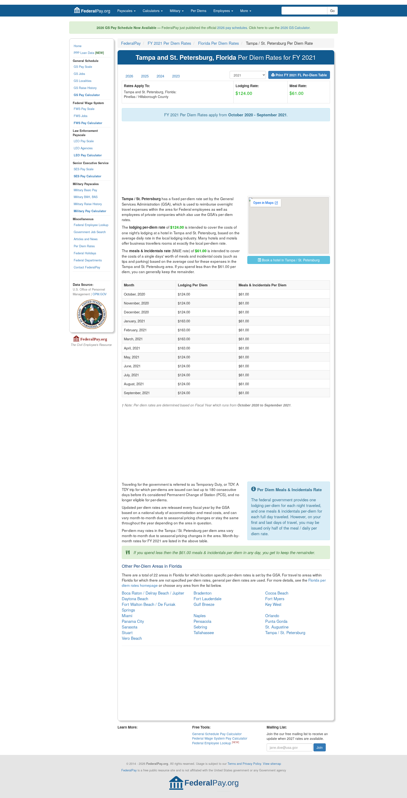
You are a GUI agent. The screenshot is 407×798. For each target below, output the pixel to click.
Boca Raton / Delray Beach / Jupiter (153, 593)
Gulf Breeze (204, 604)
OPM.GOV (99, 294)
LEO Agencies (83, 148)
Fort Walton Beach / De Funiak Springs (148, 607)
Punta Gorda (276, 621)
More (244, 10)
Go (332, 10)
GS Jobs (79, 74)
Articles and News (86, 239)
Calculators (151, 10)
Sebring (200, 627)
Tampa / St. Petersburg (285, 632)
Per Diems (198, 10)
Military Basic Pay (85, 190)
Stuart (127, 632)
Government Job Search (90, 232)
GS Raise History (85, 88)
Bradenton (203, 593)
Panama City (133, 621)
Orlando (272, 615)
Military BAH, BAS (86, 197)
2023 (176, 75)
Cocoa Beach (276, 593)
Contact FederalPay (87, 267)
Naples (200, 615)
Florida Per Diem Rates (218, 43)
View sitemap (272, 763)
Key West (273, 604)
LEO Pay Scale (84, 141)
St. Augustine (277, 627)
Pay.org (95, 11)
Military (175, 10)
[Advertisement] (226, 159)
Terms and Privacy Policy (244, 763)
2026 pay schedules (232, 27)
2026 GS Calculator (295, 27)
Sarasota (129, 627)
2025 (145, 75)
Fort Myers (274, 598)
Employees (222, 10)
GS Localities (82, 81)
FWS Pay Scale (84, 109)
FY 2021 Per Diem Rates (169, 43)
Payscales (125, 10)
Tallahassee (204, 632)
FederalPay (131, 43)
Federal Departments (88, 260)
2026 (129, 75)
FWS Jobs (80, 116)
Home (77, 46)
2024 (160, 75)
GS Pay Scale (83, 67)
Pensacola (202, 621)
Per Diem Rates (84, 246)
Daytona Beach (135, 598)
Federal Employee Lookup (91, 225)
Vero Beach (132, 638)
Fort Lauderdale (207, 598)
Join (320, 747)
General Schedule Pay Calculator (217, 733)
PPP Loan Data (89, 53)
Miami (127, 615)
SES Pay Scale (84, 169)
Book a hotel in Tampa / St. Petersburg (290, 260)
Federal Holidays (85, 253)
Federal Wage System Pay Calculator (219, 738)
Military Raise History (88, 204)
